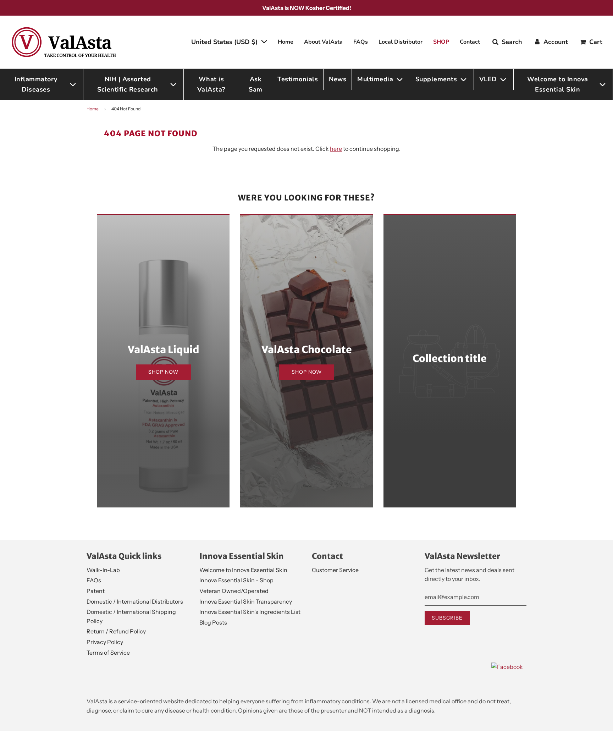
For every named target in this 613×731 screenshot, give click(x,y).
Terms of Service (108, 652)
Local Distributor (401, 42)
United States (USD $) (225, 42)
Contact (470, 42)
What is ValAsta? (211, 84)
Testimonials (297, 79)
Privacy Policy (105, 641)
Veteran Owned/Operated (234, 590)
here (336, 148)
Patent (96, 590)
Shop (441, 42)
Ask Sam (256, 84)
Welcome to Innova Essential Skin (243, 569)
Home (285, 42)
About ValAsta (323, 42)
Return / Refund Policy (116, 631)
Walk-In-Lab (103, 569)
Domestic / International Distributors (135, 601)
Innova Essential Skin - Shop (236, 580)
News (337, 79)
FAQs (360, 42)
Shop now (163, 372)
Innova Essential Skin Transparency (245, 601)
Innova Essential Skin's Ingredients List (249, 611)
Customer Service (335, 569)
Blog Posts (213, 622)
